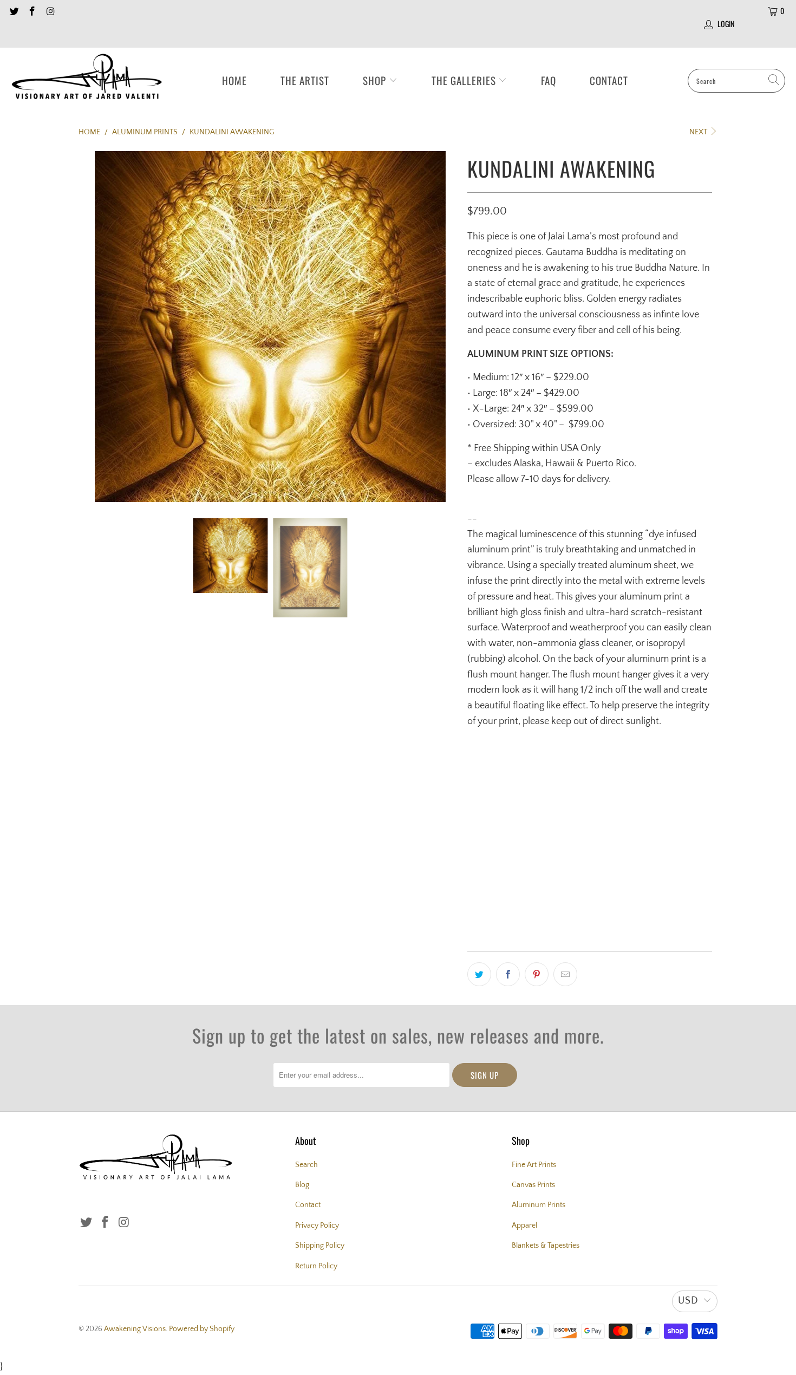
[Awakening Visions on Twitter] (13, 10)
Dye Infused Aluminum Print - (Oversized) (547, 774)
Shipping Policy (319, 1245)
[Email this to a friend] (565, 974)
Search (306, 1165)
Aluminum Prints (538, 1205)
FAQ (548, 80)
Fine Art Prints (534, 1165)
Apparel (524, 1225)
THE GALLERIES (465, 80)
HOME (234, 80)
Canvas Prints (533, 1185)
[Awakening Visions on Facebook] (32, 10)
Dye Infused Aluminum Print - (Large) (539, 837)
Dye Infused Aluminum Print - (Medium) (542, 869)
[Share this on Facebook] (508, 974)
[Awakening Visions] (86, 80)
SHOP (376, 80)
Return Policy (316, 1266)
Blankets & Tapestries (545, 1245)
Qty (473, 905)
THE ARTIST (304, 80)
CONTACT (609, 80)
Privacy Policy (317, 1225)
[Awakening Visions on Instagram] (49, 10)
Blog (302, 1185)
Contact (308, 1205)
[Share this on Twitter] (479, 974)
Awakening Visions (135, 1329)
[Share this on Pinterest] (537, 974)
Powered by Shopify (201, 1329)
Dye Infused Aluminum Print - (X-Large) (542, 805)
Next (699, 132)
